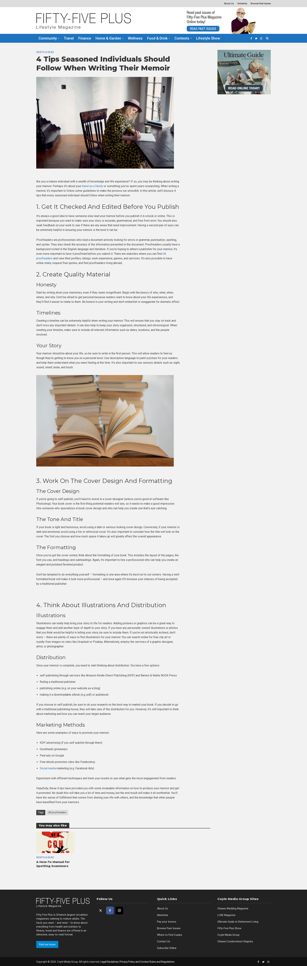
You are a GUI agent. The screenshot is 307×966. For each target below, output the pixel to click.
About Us (229, 3)
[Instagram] (119, 910)
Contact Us (163, 941)
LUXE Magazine (226, 915)
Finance (84, 38)
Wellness (135, 38)
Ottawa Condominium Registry (235, 941)
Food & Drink (157, 38)
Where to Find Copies (169, 934)
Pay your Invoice (166, 921)
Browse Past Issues (261, 3)
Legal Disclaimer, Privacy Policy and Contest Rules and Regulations (137, 961)
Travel (69, 38)
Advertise (242, 3)
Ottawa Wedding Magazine (232, 908)
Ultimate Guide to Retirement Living (237, 921)
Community (48, 38)
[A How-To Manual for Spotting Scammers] (55, 842)
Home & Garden (108, 38)
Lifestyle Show (208, 38)
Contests (181, 38)
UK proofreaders (57, 812)
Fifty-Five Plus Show (229, 928)
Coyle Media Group (228, 934)
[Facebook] (110, 910)
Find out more (47, 944)
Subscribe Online (166, 948)
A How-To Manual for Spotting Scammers (53, 864)
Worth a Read (45, 52)
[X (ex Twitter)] (100, 910)
